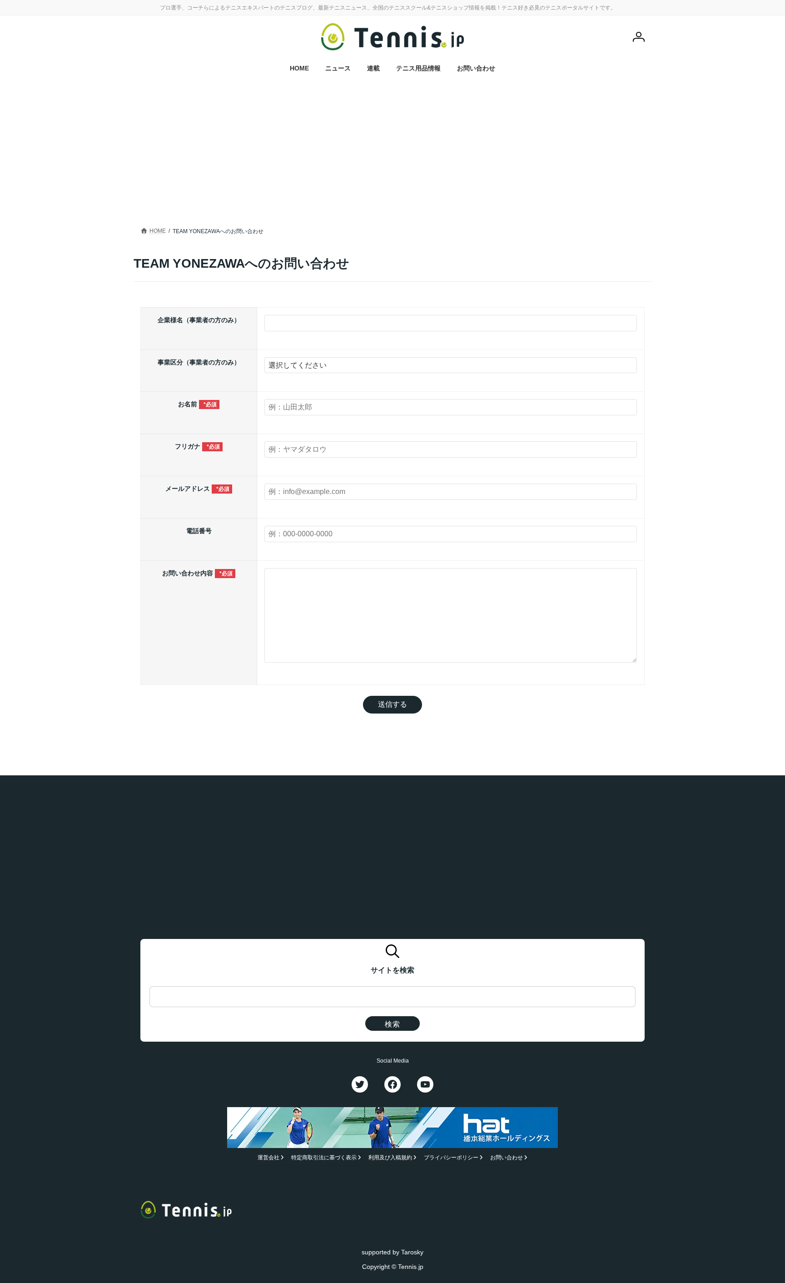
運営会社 (268, 1157)
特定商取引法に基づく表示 (324, 1157)
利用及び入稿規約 (390, 1157)
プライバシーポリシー (451, 1157)
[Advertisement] (392, 147)
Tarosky (412, 1251)
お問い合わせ (506, 1157)
